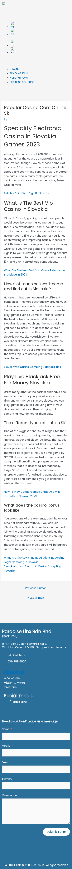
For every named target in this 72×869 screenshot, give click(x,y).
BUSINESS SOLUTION (22, 82)
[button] (36, 65)
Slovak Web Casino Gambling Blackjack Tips (32, 367)
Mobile (6, 746)
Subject (7, 779)
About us (14, 672)
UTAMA (14, 69)
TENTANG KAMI (19, 73)
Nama (6, 729)
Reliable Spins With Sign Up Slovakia (27, 193)
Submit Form (56, 832)
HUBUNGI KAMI (19, 78)
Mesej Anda (9, 795)
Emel (5, 762)
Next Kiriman (36, 598)
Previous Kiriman (35, 588)
